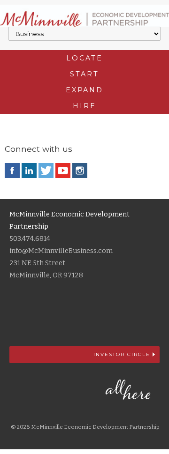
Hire (84, 106)
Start (84, 74)
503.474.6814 (29, 239)
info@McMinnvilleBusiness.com (61, 251)
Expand (84, 90)
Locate (84, 58)
